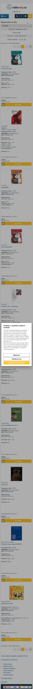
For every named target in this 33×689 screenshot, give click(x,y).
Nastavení (16, 355)
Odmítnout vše (16, 359)
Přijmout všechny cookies (16, 363)
